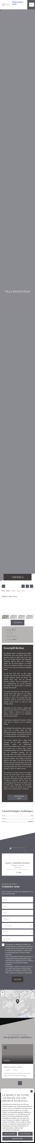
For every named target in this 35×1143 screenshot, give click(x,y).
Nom (4, 906)
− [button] (2, 995)
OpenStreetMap (25, 1017)
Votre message (7, 939)
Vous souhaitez (6, 931)
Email (5, 912)
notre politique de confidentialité (23, 973)
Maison (8, 591)
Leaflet (19, 1017)
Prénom (5, 899)
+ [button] (2, 992)
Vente (3, 591)
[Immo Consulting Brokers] (19, 4)
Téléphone (6, 919)
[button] (17, 622)
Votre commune (8, 925)
